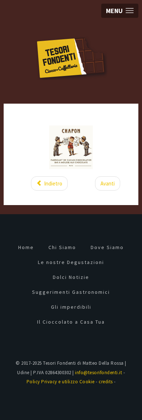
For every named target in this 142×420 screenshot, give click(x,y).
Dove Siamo (107, 247)
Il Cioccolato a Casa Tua (71, 322)
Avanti (107, 183)
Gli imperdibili (71, 307)
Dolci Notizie (71, 277)
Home (26, 247)
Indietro (52, 183)
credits (106, 382)
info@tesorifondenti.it (98, 372)
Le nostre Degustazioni (71, 262)
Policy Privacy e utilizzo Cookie (61, 382)
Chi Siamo (62, 247)
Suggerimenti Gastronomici (71, 292)
